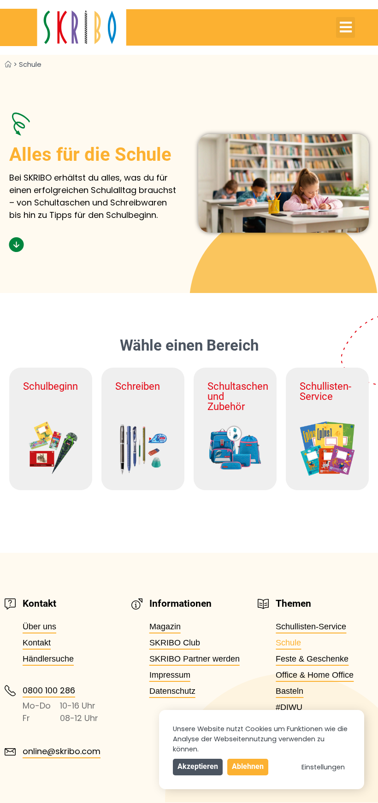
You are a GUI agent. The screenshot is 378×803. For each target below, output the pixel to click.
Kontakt (37, 642)
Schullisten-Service (311, 626)
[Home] (8, 64)
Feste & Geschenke (312, 658)
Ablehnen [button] (248, 766)
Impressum (169, 675)
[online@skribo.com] (10, 751)
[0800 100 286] (10, 690)
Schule (288, 642)
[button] (345, 27)
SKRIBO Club (174, 642)
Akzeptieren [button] (197, 766)
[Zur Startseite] (63, 27)
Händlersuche (48, 658)
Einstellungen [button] (323, 767)
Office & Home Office (315, 675)
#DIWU (289, 707)
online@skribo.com (61, 751)
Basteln (289, 691)
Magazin (165, 626)
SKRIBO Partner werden (194, 658)
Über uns (39, 626)
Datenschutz (172, 691)
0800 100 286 (49, 690)
